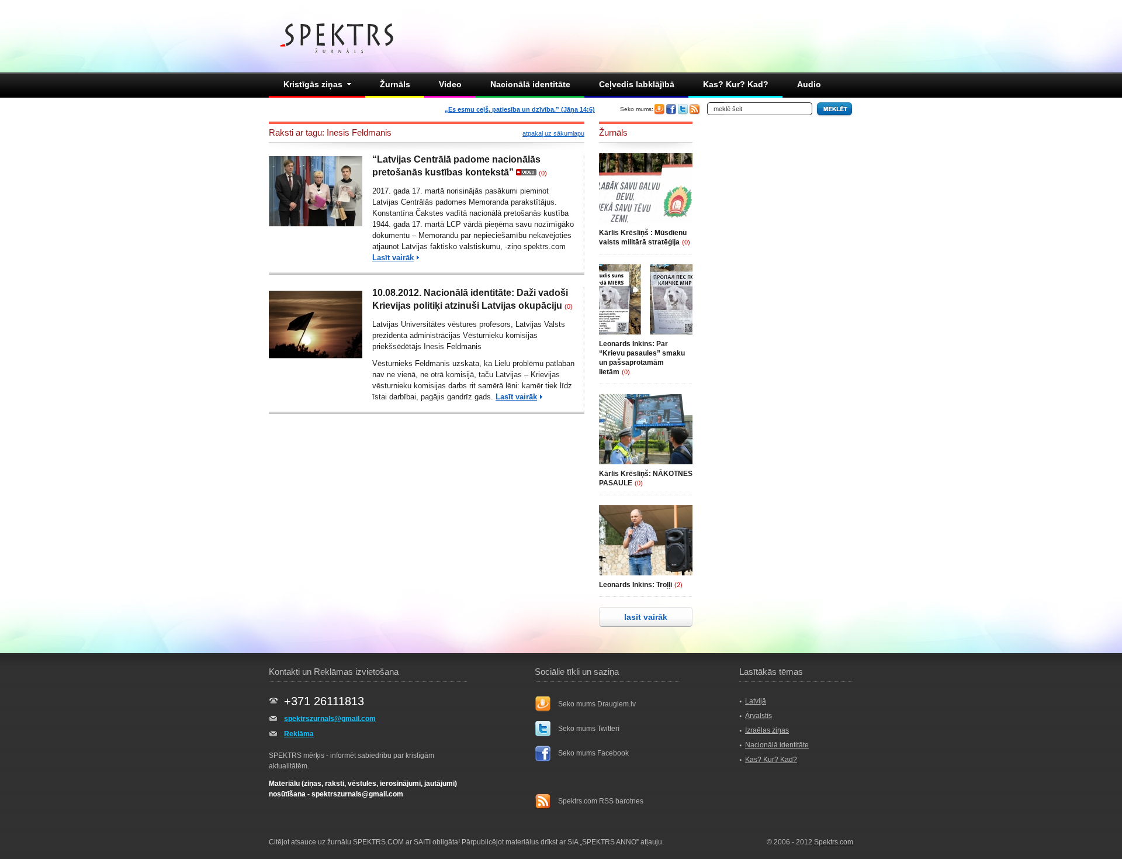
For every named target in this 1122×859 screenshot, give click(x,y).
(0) (543, 173)
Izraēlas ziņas (767, 730)
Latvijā (755, 701)
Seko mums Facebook (593, 753)
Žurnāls (395, 84)
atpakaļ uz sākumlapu (553, 133)
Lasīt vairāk (393, 257)
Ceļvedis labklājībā (636, 84)
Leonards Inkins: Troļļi (635, 585)
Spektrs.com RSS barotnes (600, 801)
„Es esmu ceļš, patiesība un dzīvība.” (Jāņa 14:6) (520, 109)
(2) (678, 584)
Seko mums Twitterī (588, 729)
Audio (809, 84)
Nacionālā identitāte (530, 84)
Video (450, 84)
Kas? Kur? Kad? (735, 84)
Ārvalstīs (758, 716)
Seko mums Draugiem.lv (597, 704)
